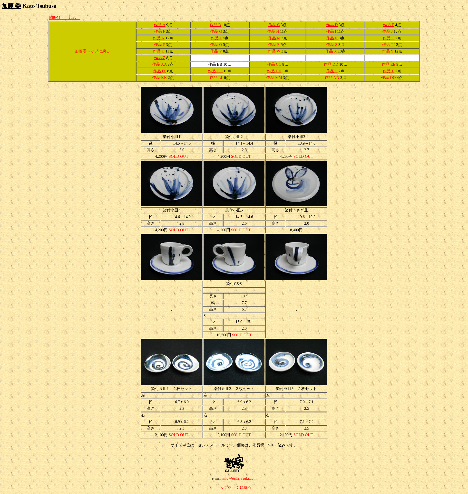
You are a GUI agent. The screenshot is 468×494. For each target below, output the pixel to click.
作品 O (388, 38)
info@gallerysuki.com (239, 478)
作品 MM (274, 77)
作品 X (331, 51)
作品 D (332, 25)
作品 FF (159, 71)
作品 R (274, 44)
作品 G (216, 31)
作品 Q (216, 44)
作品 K (159, 38)
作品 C (274, 25)
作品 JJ (388, 71)
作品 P (159, 44)
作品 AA (159, 64)
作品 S (331, 44)
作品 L (216, 38)
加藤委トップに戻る (92, 51)
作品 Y (387, 51)
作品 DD (331, 64)
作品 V (216, 51)
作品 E (388, 25)
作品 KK (159, 77)
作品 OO (388, 77)
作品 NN (332, 77)
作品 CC (274, 64)
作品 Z (159, 58)
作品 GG (215, 71)
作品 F (159, 31)
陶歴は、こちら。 (64, 18)
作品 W (274, 51)
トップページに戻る (234, 487)
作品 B (215, 25)
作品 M (274, 38)
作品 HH (274, 71)
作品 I (331, 31)
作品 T (387, 44)
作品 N (332, 38)
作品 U (159, 51)
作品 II (332, 71)
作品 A (159, 25)
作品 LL (216, 77)
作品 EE (388, 64)
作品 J (387, 31)
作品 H (273, 31)
